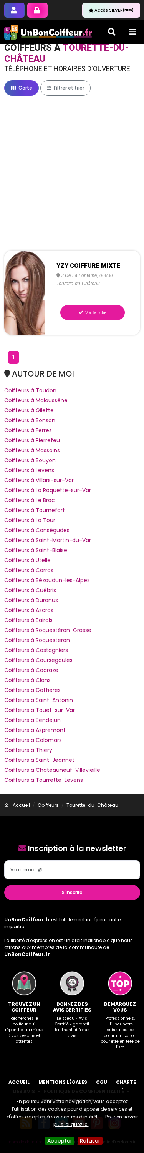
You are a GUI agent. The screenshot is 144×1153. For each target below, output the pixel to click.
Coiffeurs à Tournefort (34, 510)
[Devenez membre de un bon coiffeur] (14, 10)
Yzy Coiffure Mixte (88, 265)
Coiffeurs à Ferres (28, 430)
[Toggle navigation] (133, 32)
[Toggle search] (111, 32)
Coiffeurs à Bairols (28, 620)
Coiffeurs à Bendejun (32, 720)
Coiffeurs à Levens (29, 470)
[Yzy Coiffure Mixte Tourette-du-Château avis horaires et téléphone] (24, 292)
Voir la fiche (95, 312)
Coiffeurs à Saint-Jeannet (39, 760)
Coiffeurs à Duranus (31, 600)
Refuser (90, 1141)
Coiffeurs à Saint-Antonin (38, 700)
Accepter (59, 1141)
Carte (24, 88)
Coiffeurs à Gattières (32, 690)
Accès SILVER (114, 10)
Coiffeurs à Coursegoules (38, 660)
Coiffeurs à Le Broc (29, 500)
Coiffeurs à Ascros (28, 610)
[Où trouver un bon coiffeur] (48, 32)
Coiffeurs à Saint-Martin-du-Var (47, 540)
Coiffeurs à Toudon (30, 390)
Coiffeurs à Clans (27, 680)
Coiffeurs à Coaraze (31, 670)
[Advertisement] (72, 173)
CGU (101, 1082)
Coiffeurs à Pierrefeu (32, 440)
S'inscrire (72, 892)
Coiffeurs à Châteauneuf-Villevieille (52, 770)
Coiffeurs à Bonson (29, 420)
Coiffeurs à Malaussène (36, 400)
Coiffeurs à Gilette (29, 410)
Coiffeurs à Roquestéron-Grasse (47, 630)
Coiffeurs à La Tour (29, 520)
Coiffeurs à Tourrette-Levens (43, 780)
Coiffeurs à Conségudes (37, 530)
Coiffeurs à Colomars (33, 740)
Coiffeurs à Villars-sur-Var (39, 480)
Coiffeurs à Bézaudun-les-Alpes (47, 580)
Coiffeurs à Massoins (32, 450)
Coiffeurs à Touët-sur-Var (39, 710)
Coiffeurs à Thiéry (28, 750)
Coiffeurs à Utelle (27, 560)
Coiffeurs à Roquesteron (37, 640)
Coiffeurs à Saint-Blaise (35, 550)
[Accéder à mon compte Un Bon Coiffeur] (37, 10)
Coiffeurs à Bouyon (30, 460)
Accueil (19, 1082)
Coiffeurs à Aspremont (35, 730)
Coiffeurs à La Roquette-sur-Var (47, 490)
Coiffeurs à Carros (28, 570)
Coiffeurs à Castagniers (36, 650)
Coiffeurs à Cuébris (30, 590)
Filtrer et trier (68, 88)
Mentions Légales (62, 1082)
